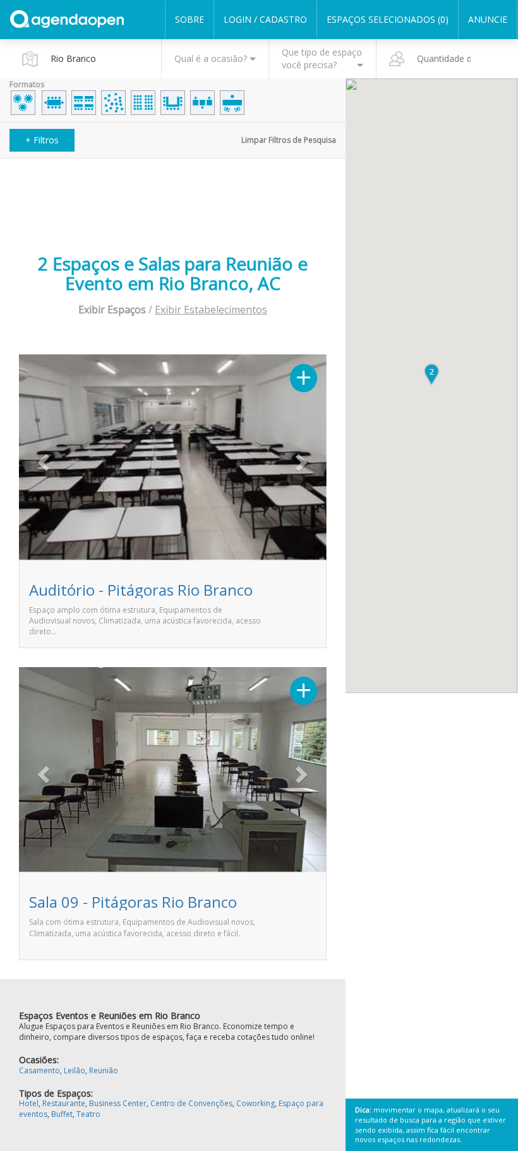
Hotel (29, 1103)
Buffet (62, 1114)
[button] (42, 458)
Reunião (103, 1070)
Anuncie (487, 19)
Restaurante (63, 1103)
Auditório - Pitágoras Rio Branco (141, 589)
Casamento (39, 1070)
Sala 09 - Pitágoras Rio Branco (133, 901)
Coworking (255, 1103)
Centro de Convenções (191, 1103)
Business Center (118, 1103)
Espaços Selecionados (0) (388, 19)
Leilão (74, 1070)
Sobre (189, 19)
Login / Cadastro (265, 19)
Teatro (88, 1114)
